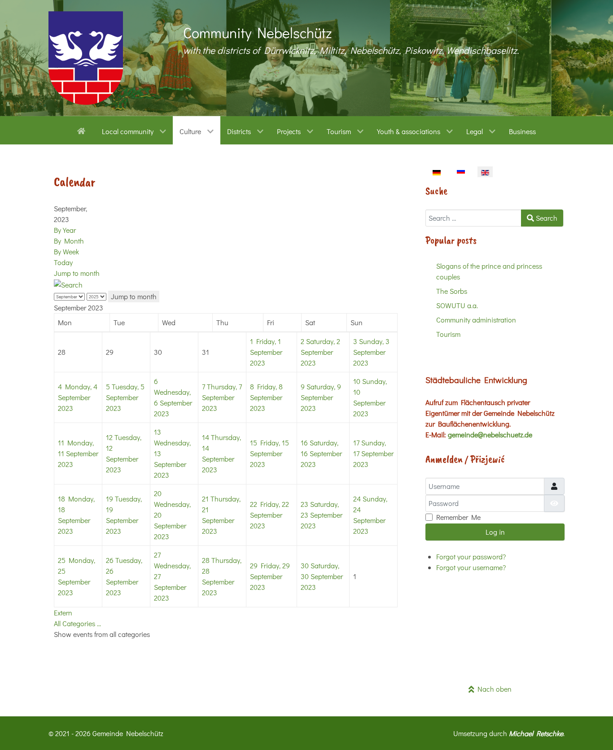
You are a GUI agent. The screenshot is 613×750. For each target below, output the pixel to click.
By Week (66, 251)
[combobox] (473, 218)
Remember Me (458, 517)
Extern (63, 612)
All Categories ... (77, 623)
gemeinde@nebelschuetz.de (490, 434)
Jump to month (77, 273)
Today (63, 262)
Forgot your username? (471, 567)
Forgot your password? (471, 556)
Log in (495, 531)
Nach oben (493, 688)
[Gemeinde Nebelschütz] (85, 58)
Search (545, 217)
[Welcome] (82, 130)
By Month (69, 240)
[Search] (68, 283)
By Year (65, 230)
